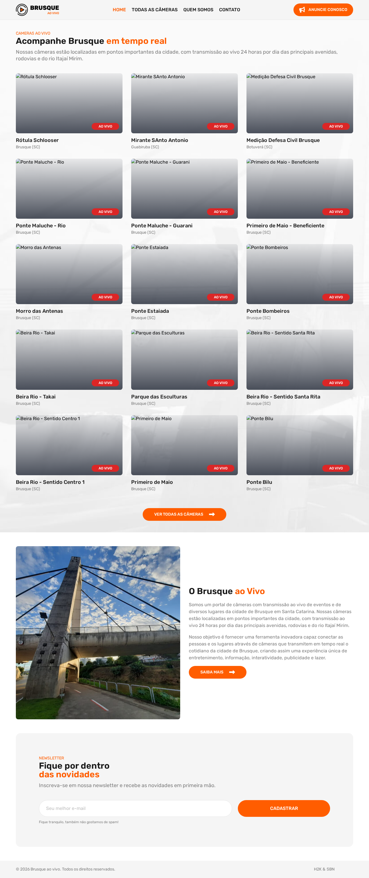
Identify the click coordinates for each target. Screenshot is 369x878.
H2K (317, 869)
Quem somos (198, 9)
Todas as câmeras (155, 9)
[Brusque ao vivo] (37, 10)
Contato (229, 9)
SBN (331, 869)
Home (119, 9)
